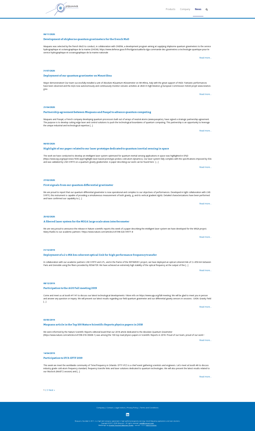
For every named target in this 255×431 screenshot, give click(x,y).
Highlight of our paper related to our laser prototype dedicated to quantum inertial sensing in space (106, 148)
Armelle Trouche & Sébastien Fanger (121, 425)
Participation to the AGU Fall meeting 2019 (70, 288)
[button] (206, 9)
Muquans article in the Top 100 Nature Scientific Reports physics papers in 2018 (93, 324)
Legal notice (120, 407)
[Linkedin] (127, 414)
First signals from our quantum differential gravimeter (78, 185)
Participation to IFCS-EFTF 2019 (62, 357)
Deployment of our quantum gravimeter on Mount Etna (77, 75)
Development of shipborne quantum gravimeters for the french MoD (86, 39)
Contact (110, 407)
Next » (52, 390)
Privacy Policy (132, 407)
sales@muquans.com (146, 423)
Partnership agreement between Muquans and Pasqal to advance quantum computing (97, 112)
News (198, 9)
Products (170, 9)
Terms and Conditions (149, 407)
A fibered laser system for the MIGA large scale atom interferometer (86, 221)
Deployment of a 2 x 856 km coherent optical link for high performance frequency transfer (100, 254)
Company (185, 9)
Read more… (205, 57)
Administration (151, 425)
